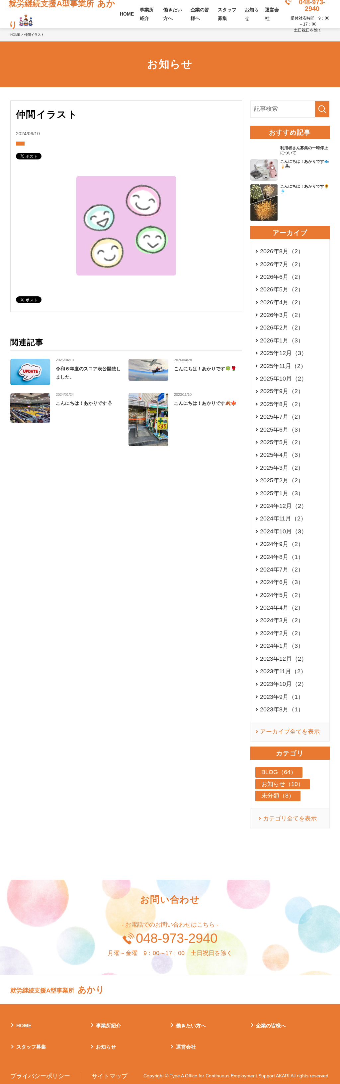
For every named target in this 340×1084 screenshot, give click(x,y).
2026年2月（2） (282, 327)
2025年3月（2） (282, 467)
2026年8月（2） (282, 251)
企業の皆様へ (200, 14)
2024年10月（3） (283, 531)
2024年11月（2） (283, 518)
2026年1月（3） (282, 340)
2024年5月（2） (282, 595)
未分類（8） (278, 795)
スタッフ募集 (227, 14)
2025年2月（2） (282, 480)
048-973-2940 (176, 938)
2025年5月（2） (282, 442)
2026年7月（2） (282, 264)
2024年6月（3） (282, 582)
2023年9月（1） (282, 696)
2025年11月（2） (283, 366)
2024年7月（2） (282, 569)
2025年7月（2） (282, 416)
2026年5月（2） (282, 289)
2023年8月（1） (282, 709)
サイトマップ (110, 1076)
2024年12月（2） (283, 506)
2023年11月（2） (283, 671)
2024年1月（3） (282, 645)
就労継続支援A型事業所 (57, 989)
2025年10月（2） (283, 378)
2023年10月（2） (283, 684)
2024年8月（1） (282, 557)
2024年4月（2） (282, 607)
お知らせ (252, 14)
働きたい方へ (172, 14)
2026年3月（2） (282, 315)
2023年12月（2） (283, 658)
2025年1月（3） (282, 493)
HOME (127, 14)
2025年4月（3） (282, 455)
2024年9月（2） (282, 544)
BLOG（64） (279, 772)
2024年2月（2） (282, 633)
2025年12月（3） (283, 353)
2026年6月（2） (282, 276)
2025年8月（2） (282, 404)
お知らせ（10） (282, 784)
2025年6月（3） (282, 429)
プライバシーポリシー (40, 1076)
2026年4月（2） (282, 302)
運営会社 (272, 14)
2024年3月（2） (282, 620)
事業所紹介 (147, 14)
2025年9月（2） (282, 391)
